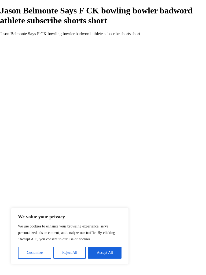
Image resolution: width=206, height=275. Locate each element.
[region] (70, 236)
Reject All (69, 253)
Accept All (105, 253)
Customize (35, 253)
